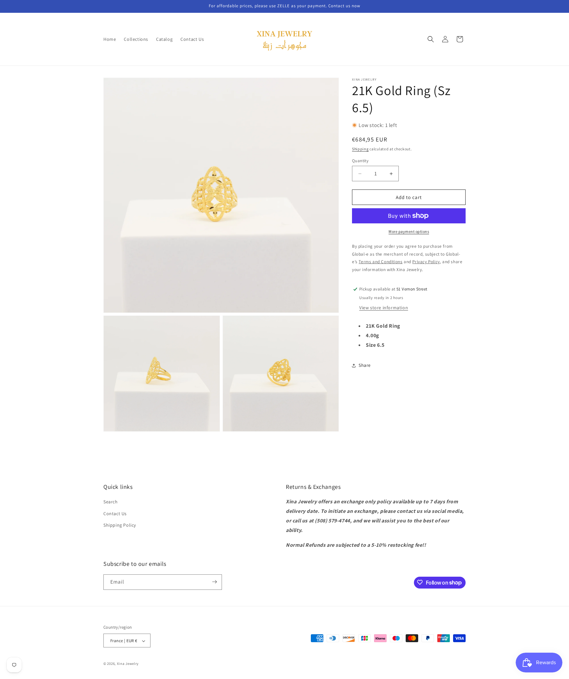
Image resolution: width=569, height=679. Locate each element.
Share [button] (365, 365)
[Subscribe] (214, 582)
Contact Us (115, 513)
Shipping (360, 148)
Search (110, 502)
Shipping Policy (119, 525)
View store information (383, 308)
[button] (430, 39)
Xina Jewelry (128, 664)
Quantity (360, 160)
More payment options (409, 231)
